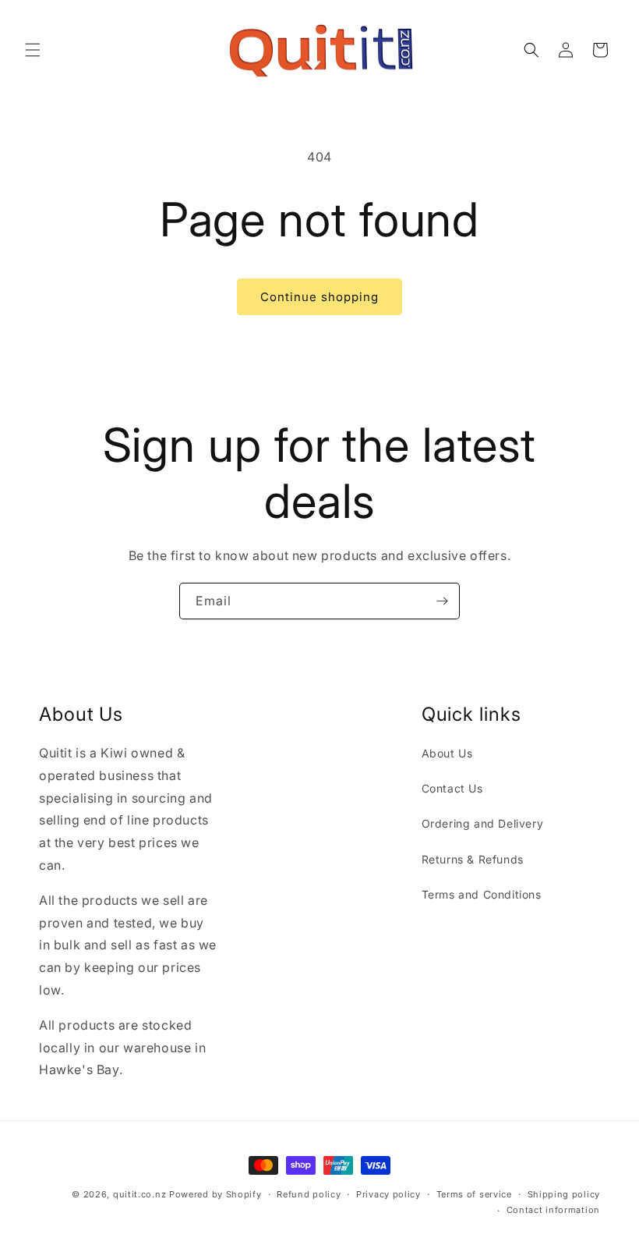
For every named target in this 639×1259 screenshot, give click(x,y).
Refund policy (309, 1194)
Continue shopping (319, 296)
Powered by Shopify (215, 1194)
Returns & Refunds (473, 859)
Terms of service (474, 1194)
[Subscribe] (442, 601)
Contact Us (452, 788)
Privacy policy (388, 1194)
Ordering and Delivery (483, 823)
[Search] (531, 50)
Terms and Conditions (482, 894)
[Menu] (33, 50)
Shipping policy (564, 1194)
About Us (447, 753)
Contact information (553, 1209)
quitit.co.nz (139, 1194)
